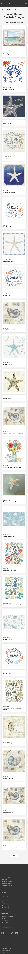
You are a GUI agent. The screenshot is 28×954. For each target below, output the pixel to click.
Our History (5, 920)
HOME (2, 9)
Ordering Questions (7, 900)
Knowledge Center (7, 881)
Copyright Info (6, 907)
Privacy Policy (5, 905)
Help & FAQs (5, 896)
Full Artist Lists (6, 877)
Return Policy (5, 903)
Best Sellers (5, 879)
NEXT (14, 855)
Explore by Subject (7, 885)
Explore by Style (6, 883)
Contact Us (5, 898)
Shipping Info (5, 902)
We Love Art (5, 918)
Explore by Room (6, 887)
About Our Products (7, 916)
